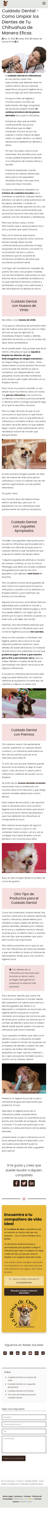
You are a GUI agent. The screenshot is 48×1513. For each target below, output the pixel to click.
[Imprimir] (15, 41)
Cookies (27, 1496)
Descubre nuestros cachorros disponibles (24, 1292)
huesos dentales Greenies (31, 783)
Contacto (18, 1496)
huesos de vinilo (26, 319)
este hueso (33, 573)
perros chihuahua (15, 395)
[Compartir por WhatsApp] (17, 41)
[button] (16, 1183)
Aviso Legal (8, 1496)
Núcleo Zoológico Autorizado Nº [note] (26, 1281)
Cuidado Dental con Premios (21, 1391)
